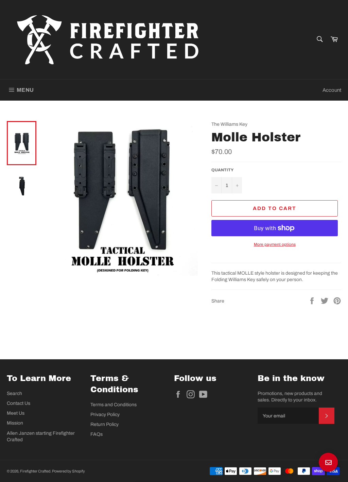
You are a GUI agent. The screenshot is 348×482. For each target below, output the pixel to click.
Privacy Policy (105, 414)
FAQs (96, 434)
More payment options (275, 244)
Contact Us (18, 403)
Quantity (222, 170)
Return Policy (104, 424)
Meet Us (15, 413)
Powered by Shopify (68, 471)
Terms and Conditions (113, 404)
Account (332, 90)
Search (14, 393)
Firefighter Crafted (35, 471)
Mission (15, 423)
